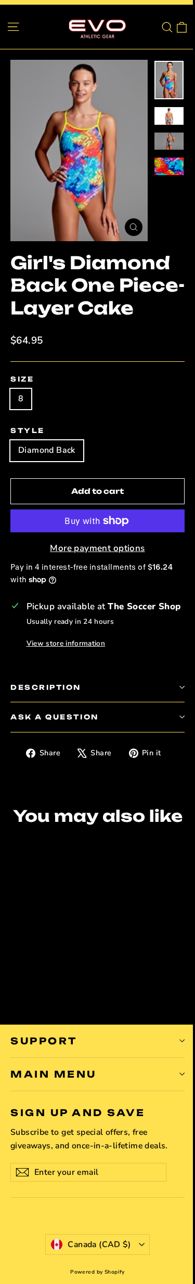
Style (27, 430)
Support (43, 1040)
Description (45, 687)
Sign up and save (77, 1112)
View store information (66, 643)
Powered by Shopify (97, 1272)
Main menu (53, 1074)
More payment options (97, 548)
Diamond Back (46, 450)
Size (22, 379)
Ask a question (54, 717)
